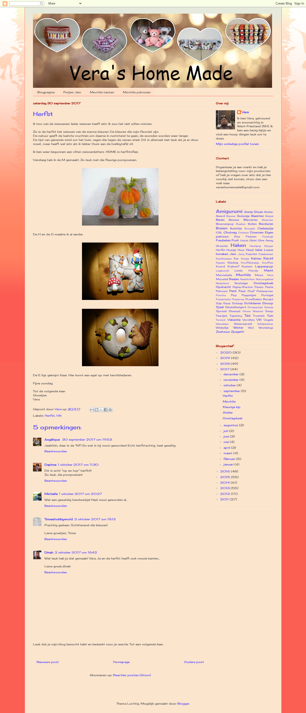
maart (228, 453)
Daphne (50, 464)
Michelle (51, 494)
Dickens (243, 232)
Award (220, 216)
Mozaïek (222, 279)
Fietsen (251, 236)
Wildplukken (265, 324)
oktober (230, 385)
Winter (238, 327)
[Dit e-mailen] (92, 409)
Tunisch (221, 320)
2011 (225, 499)
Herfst (50, 415)
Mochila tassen (102, 92)
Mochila (243, 275)
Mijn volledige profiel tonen (237, 144)
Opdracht (223, 287)
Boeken (241, 224)
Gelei (253, 240)
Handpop (255, 246)
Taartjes (221, 315)
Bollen (252, 224)
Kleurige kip (231, 407)
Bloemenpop (225, 224)
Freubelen (223, 240)
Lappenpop (264, 266)
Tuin (270, 315)
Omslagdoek (263, 283)
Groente (222, 246)
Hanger (268, 246)
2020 (226, 352)
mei (227, 442)
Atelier (268, 212)
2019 (225, 358)
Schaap (237, 303)
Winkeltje (222, 327)
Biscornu (250, 219)
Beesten (257, 216)
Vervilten (248, 319)
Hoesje (231, 250)
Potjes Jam (72, 92)
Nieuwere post (48, 662)
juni (227, 436)
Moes (259, 275)
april (227, 447)
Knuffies (267, 262)
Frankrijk (267, 236)
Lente (239, 270)
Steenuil (234, 311)
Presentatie (223, 299)
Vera (245, 112)
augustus (231, 425)
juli (226, 431)
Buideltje (236, 228)
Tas (247, 315)
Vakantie (234, 319)
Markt (268, 270)
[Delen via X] (101, 409)
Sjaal (220, 307)
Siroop (267, 303)
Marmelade (224, 275)
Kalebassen (266, 254)
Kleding (233, 262)
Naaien (234, 279)
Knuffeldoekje (250, 262)
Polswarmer (265, 291)
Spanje (268, 307)
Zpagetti (237, 331)
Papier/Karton (243, 287)
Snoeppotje (255, 307)
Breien (222, 228)
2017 (225, 369)
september (232, 391)
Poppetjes (249, 295)
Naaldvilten (247, 279)
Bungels (250, 228)
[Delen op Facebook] (105, 409)
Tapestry (236, 315)
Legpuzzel (222, 270)
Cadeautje (265, 228)
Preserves (238, 299)
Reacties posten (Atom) (132, 675)
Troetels (259, 315)
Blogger (183, 703)
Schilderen (252, 303)
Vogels (268, 319)
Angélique (52, 439)
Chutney (230, 232)
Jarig (241, 254)
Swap (269, 311)
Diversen (256, 232)
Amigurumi (229, 211)
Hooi (241, 250)
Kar (236, 258)
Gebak (244, 240)
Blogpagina (46, 92)
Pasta (269, 287)
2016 (225, 471)
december (232, 374)
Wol (251, 327)
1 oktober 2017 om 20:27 (80, 494)
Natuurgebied (264, 279)
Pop (234, 295)
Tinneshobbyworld (58, 519)
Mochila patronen (137, 92)
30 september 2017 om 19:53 (87, 439)
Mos (270, 275)
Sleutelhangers (235, 307)
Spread (221, 311)
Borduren (266, 224)
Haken (238, 245)
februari (230, 459)
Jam (233, 254)
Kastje (245, 258)
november (232, 379)
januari (229, 464)
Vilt (59, 415)
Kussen (247, 266)
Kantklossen (224, 258)
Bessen (234, 219)
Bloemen (267, 220)
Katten (256, 258)
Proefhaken (254, 299)
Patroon (221, 291)
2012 (225, 494)
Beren (220, 219)
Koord (220, 266)
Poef (251, 291)
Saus (226, 303)
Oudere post (194, 662)
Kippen (220, 262)
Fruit (235, 240)
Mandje (253, 270)
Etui (237, 236)
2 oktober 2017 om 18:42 (76, 552)
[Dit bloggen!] (96, 409)
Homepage (121, 662)
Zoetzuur (223, 331)
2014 (225, 482)
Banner (230, 216)
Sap (219, 303)
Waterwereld (243, 324)
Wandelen (222, 324)
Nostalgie (241, 283)
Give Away (265, 240)
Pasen (259, 287)
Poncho (221, 295)
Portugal (267, 295)
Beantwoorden (55, 451)
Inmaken (222, 254)
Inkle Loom (264, 250)
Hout (250, 250)
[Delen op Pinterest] (110, 409)
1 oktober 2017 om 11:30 (78, 464)
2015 (225, 477)
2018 (225, 363)
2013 (225, 488)
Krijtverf (233, 266)
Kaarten (251, 254)
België (269, 216)
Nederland (222, 283)
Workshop (266, 327)
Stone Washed (252, 311)
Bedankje (243, 216)
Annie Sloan (253, 212)
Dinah (48, 552)
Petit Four (237, 291)
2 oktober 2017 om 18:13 (94, 519)
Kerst (268, 258)
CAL (219, 232)
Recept (268, 299)
